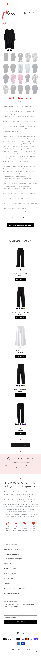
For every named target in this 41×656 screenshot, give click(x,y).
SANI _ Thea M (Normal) (20, 312)
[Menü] (38, 13)
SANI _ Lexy (20, 428)
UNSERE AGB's (8, 578)
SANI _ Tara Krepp (20, 273)
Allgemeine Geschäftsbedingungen (14, 588)
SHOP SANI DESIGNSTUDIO (12, 549)
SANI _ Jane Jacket (20, 98)
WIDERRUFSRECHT (10, 573)
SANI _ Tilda (20, 351)
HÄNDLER (7, 583)
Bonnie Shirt (17, 506)
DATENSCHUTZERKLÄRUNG (13, 569)
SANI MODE (18, 649)
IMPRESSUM (8, 564)
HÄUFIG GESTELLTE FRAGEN (13, 559)
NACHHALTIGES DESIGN (11, 554)
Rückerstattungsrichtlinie (11, 593)
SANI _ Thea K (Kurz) (20, 389)
